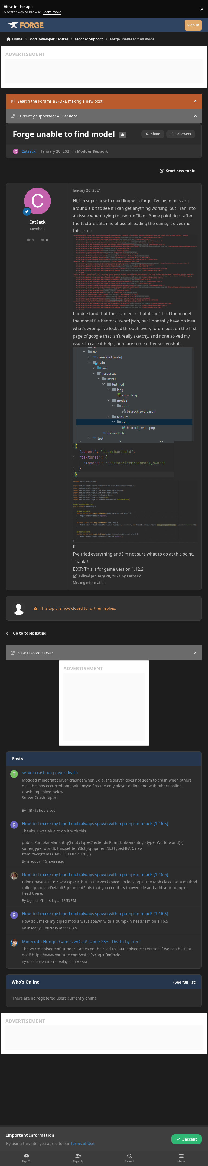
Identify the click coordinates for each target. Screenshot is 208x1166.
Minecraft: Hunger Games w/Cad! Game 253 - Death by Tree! (81, 942)
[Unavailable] (135, 238)
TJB (29, 810)
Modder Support (92, 151)
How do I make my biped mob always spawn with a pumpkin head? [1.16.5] (95, 824)
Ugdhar (33, 900)
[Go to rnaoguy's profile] (14, 825)
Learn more (10, 9)
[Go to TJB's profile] (14, 774)
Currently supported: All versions (48, 116)
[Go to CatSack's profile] (15, 151)
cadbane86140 (38, 961)
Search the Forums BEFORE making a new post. (60, 101)
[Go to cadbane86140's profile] (14, 943)
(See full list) (184, 982)
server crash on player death (50, 773)
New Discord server (35, 652)
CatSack (28, 151)
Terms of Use (82, 1143)
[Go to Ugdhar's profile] (14, 876)
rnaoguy (34, 861)
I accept (189, 1139)
